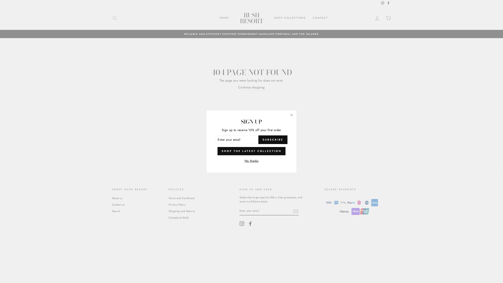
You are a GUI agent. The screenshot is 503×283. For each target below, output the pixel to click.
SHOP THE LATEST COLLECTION (251, 151)
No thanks (252, 161)
